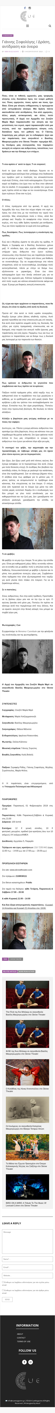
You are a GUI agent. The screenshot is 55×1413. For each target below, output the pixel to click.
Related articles (10, 971)
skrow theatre (15, 959)
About (20, 1334)
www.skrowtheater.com (21, 870)
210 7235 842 (40, 847)
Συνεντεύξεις (7, 35)
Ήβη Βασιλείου (12, 51)
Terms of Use (23, 1341)
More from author (26, 971)
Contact (21, 1338)
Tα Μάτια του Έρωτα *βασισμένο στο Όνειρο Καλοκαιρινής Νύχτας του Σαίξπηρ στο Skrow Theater (26, 1166)
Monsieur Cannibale (27, 631)
